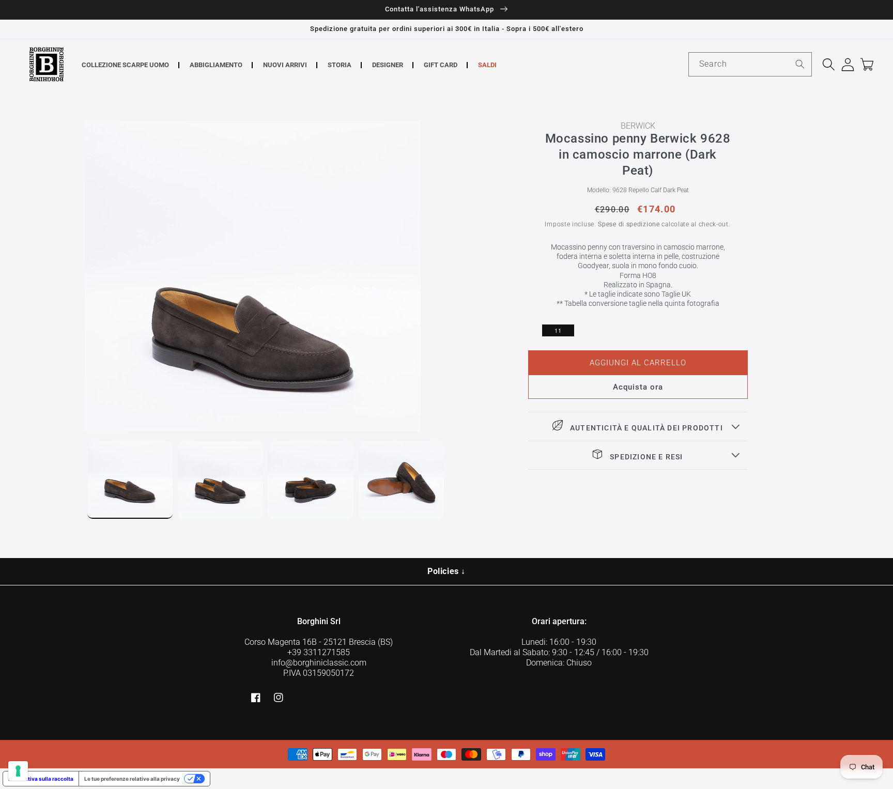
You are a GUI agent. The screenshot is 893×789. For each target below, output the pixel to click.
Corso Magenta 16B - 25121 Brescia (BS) (318, 642)
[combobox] (750, 64)
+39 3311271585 (318, 652)
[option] (265, 276)
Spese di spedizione (628, 224)
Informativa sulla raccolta (40, 779)
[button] (828, 64)
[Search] (800, 64)
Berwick (638, 126)
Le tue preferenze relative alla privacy (132, 779)
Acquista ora (638, 387)
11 (558, 330)
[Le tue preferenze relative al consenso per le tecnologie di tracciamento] (18, 771)
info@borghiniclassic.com (318, 663)
